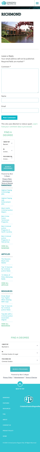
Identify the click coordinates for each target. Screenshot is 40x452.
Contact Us (7, 425)
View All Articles (4, 284)
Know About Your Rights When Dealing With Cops (6, 299)
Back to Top (20, 389)
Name (3, 96)
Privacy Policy (8, 431)
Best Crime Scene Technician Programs (5, 219)
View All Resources (5, 325)
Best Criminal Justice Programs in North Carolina (6, 229)
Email (3, 106)
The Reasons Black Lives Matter (5, 261)
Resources (6, 408)
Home (5, 436)
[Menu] (36, 3)
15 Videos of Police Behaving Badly (7, 277)
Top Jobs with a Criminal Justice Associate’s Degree (7, 317)
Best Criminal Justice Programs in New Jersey (6, 239)
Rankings (6, 397)
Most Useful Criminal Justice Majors (7, 210)
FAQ (4, 414)
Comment (6, 67)
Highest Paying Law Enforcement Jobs (6, 201)
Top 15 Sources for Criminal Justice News (6, 269)
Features (6, 403)
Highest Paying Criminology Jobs (6, 192)
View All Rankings (5, 247)
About (5, 420)
